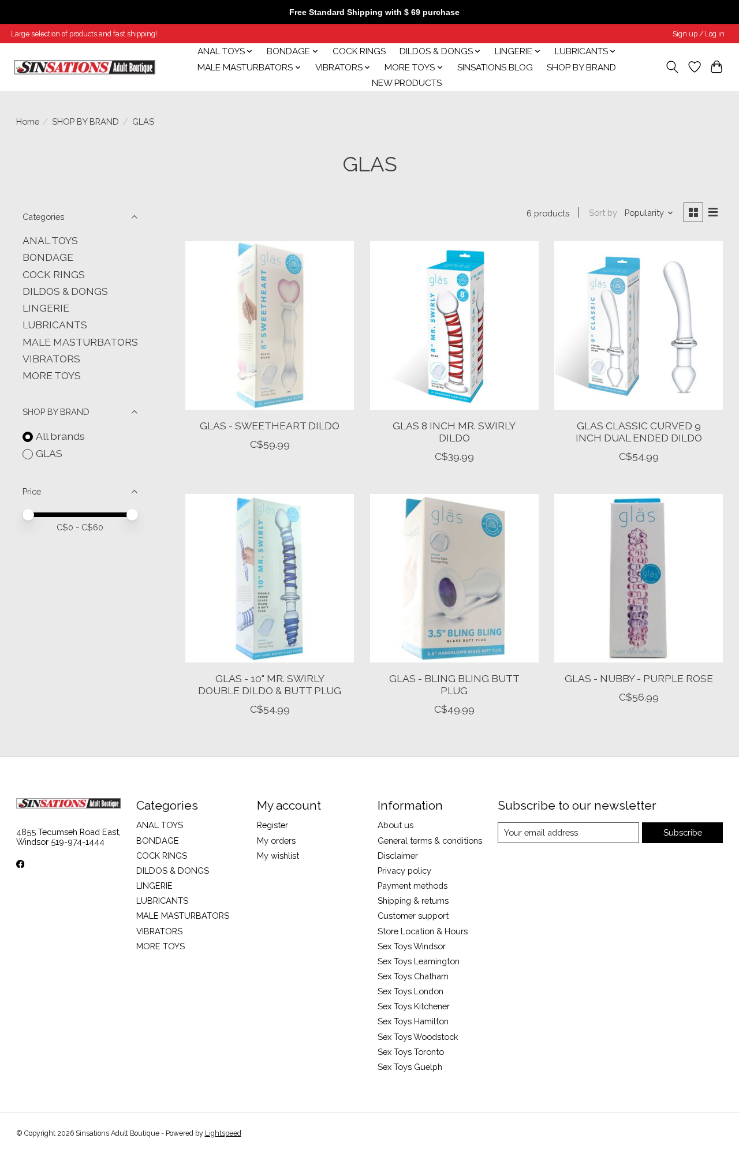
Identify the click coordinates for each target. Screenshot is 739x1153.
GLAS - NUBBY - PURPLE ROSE (639, 678)
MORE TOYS (52, 375)
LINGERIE (46, 308)
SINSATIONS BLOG (495, 67)
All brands (60, 436)
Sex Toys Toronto (411, 1052)
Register (272, 825)
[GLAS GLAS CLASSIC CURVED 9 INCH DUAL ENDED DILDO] (638, 325)
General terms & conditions (430, 840)
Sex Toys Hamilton (413, 1021)
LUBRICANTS (55, 325)
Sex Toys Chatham (413, 976)
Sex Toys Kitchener (414, 1006)
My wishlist (278, 855)
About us (395, 825)
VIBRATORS (51, 359)
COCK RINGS (359, 51)
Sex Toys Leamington (419, 961)
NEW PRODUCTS (407, 83)
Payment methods (412, 885)
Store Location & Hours (423, 931)
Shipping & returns (413, 900)
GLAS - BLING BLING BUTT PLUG (454, 684)
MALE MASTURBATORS (80, 342)
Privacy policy (404, 870)
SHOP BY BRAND (581, 67)
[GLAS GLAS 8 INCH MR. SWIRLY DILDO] (454, 325)
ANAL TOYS (50, 240)
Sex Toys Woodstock (418, 1037)
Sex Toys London (410, 991)
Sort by (603, 213)
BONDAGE (48, 257)
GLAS (49, 453)
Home (27, 121)
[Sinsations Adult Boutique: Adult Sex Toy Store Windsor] (84, 67)
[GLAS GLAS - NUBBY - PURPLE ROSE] (638, 578)
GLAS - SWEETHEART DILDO (269, 426)
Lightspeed (223, 1133)
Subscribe (682, 832)
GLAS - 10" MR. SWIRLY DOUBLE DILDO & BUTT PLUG (269, 684)
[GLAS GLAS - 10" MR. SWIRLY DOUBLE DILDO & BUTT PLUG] (269, 578)
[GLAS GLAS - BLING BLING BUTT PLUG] (454, 578)
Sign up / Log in (699, 34)
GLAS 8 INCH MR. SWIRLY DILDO (454, 432)
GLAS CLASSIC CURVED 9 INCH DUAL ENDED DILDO (639, 432)
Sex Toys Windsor (412, 946)
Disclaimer (398, 855)
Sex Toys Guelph (410, 1067)
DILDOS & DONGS (65, 291)
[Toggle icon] (671, 67)
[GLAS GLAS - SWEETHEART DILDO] (269, 325)
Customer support (413, 915)
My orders (276, 840)
